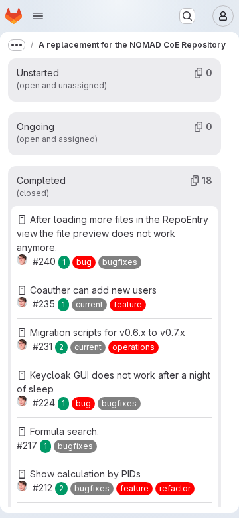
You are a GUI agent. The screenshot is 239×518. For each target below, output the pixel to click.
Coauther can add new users (93, 290)
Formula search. (64, 431)
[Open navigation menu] (37, 16)
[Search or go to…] (187, 16)
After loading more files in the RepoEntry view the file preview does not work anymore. (112, 233)
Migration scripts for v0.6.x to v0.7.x (107, 332)
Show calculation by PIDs (85, 473)
